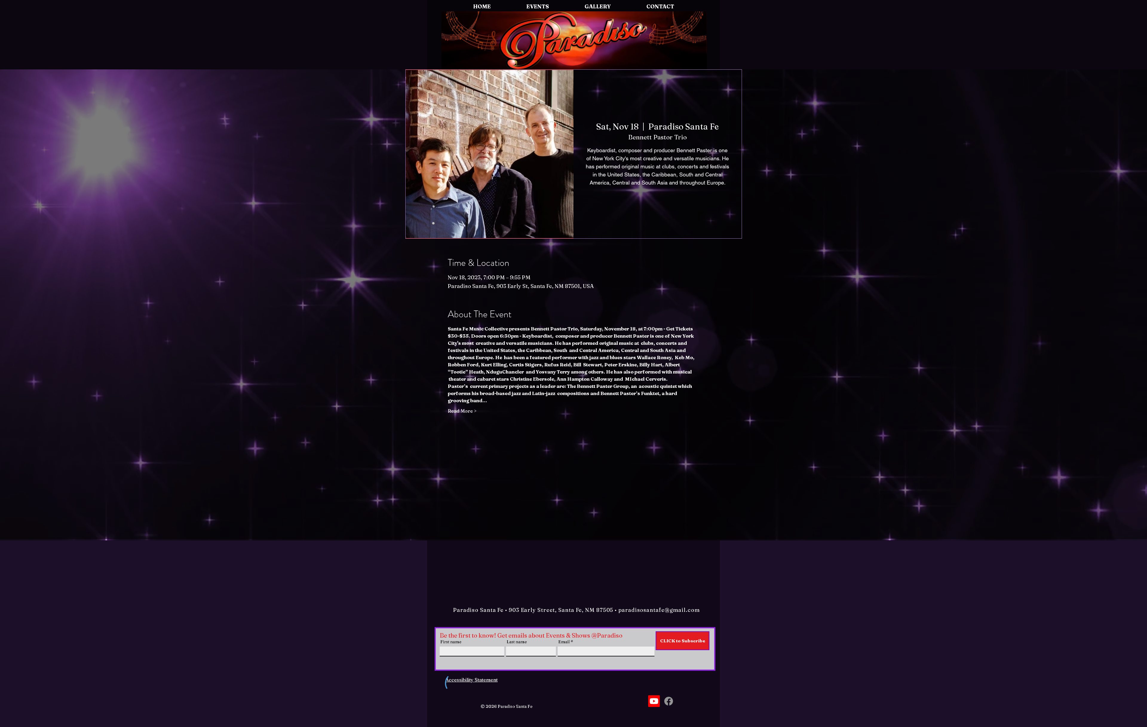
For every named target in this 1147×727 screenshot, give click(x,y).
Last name (517, 642)
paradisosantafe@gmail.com (659, 609)
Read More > (462, 411)
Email (564, 642)
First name (450, 642)
